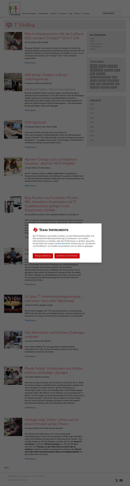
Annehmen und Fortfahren (67, 256)
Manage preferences (43, 256)
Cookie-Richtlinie (62, 244)
